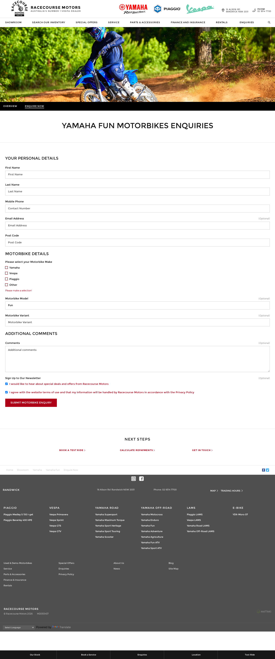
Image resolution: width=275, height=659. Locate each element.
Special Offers (87, 22)
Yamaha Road (107, 507)
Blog (171, 563)
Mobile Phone (14, 201)
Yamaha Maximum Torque (109, 520)
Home (9, 470)
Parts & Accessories (145, 22)
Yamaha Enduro (150, 520)
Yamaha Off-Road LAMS (200, 531)
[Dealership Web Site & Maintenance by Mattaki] (264, 611)
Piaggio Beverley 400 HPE (18, 520)
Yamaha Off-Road (156, 507)
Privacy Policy (185, 392)
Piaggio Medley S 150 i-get (18, 514)
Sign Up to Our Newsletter (23, 378)
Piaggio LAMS (195, 514)
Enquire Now (34, 106)
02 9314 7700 (264, 10)
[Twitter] (267, 470)
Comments (12, 343)
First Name (12, 167)
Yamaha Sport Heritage (108, 525)
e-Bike (238, 507)
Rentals (222, 22)
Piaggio (10, 507)
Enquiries (247, 22)
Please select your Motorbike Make (28, 262)
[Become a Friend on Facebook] (141, 479)
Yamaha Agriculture (152, 536)
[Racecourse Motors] (19, 9)
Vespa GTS (55, 525)
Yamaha (37, 470)
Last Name (12, 184)
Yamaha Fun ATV (150, 542)
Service (113, 22)
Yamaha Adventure (151, 531)
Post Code (12, 235)
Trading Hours (230, 490)
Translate (65, 627)
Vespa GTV (55, 531)
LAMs (191, 507)
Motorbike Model (16, 298)
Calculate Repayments (136, 450)
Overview (10, 106)
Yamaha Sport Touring (107, 531)
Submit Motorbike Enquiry (31, 402)
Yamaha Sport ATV (151, 548)
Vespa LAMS (194, 520)
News (117, 568)
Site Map (173, 568)
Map (213, 490)
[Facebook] (263, 470)
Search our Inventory (48, 22)
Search (268, 22)
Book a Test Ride (71, 450)
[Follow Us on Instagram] (134, 479)
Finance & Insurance (15, 579)
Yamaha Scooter (104, 536)
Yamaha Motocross (152, 514)
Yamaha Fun (53, 470)
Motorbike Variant (17, 315)
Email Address (14, 218)
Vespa (54, 507)
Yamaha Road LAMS (198, 525)
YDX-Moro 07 (240, 514)
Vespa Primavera (58, 514)
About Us (119, 563)
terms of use (51, 392)
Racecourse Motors (56, 8)
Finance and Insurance (188, 22)
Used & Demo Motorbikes (18, 563)
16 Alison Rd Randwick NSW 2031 (237, 10)
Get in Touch (201, 450)
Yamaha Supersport (106, 514)
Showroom (13, 22)
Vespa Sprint (56, 520)
